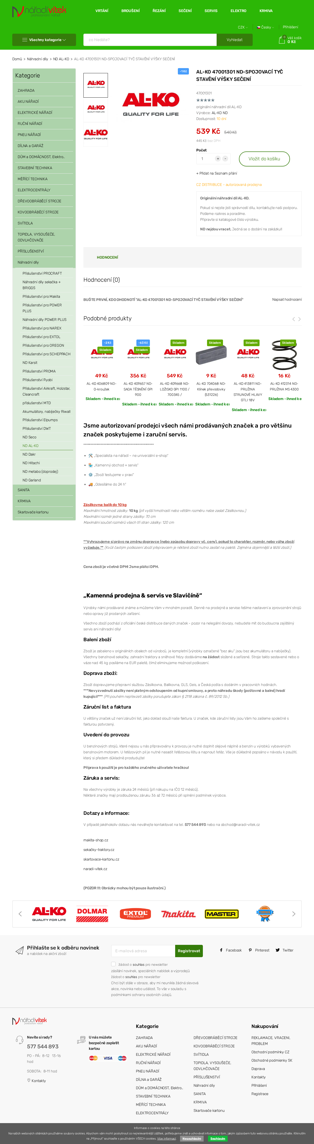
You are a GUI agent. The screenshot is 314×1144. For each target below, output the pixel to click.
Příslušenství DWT (37, 428)
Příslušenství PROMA (39, 371)
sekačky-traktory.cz (98, 849)
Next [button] (293, 913)
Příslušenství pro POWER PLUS (42, 308)
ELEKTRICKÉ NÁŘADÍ (35, 112)
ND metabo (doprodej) (40, 471)
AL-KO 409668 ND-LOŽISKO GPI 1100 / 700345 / (175, 389)
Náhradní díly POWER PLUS (44, 319)
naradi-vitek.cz (95, 869)
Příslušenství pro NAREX (42, 328)
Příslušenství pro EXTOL (41, 337)
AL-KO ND (220, 113)
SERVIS (211, 11)
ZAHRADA (26, 90)
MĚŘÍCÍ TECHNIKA (33, 179)
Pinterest (261, 950)
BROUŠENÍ (130, 11)
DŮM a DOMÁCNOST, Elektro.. (41, 157)
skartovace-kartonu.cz (101, 859)
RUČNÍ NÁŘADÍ (30, 123)
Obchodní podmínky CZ (270, 1052)
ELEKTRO (238, 11)
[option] (149, 107)
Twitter (287, 950)
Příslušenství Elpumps (40, 420)
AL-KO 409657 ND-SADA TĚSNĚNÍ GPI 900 (138, 389)
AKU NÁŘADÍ (28, 101)
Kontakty (38, 1081)
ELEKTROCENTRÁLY (34, 190)
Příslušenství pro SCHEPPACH (47, 354)
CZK (242, 27)
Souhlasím (217, 1138)
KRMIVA (266, 11)
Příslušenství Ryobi (37, 380)
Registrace (260, 1094)
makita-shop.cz (95, 840)
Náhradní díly (37, 59)
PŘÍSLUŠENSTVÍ (31, 251)
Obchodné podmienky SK (271, 1060)
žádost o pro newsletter (143, 964)
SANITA (24, 490)
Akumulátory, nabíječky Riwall (46, 411)
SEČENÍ (185, 11)
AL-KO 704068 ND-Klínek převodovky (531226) (211, 389)
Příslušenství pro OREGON (43, 345)
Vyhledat (235, 39)
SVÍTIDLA (25, 223)
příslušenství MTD (37, 403)
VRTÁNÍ (101, 11)
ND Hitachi (31, 463)
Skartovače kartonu (33, 512)
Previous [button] (20, 913)
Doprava (258, 1069)
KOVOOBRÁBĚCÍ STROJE (38, 212)
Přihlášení (290, 27)
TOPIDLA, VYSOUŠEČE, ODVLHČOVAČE (36, 237)
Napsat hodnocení (287, 299)
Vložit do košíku (264, 159)
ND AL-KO (61, 59)
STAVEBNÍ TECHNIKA (35, 168)
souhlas (138, 964)
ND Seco (29, 437)
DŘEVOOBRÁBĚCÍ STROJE (39, 201)
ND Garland (32, 480)
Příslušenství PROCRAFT (42, 273)
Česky (266, 27)
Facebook (233, 950)
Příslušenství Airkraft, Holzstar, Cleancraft (46, 391)
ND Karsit (30, 362)
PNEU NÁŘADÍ (29, 135)
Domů (17, 59)
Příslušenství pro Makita (41, 296)
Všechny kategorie (45, 40)
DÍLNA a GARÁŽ (30, 146)
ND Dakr (29, 454)
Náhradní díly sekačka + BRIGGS (42, 285)
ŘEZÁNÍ (159, 11)
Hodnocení (107, 257)
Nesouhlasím (192, 1138)
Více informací (166, 1138)
